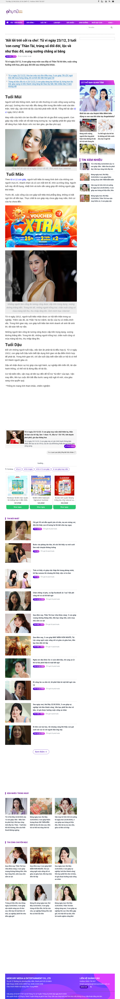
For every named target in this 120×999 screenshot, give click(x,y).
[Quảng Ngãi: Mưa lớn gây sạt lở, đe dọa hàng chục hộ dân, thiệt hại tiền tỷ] (106, 150)
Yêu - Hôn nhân (16, 22)
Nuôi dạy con (97, 22)
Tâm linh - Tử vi (11, 56)
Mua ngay (18, 507)
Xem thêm (71, 446)
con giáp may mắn (61, 469)
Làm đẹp (57, 22)
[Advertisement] (68, 11)
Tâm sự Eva (37, 529)
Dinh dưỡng (83, 22)
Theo (61, 452)
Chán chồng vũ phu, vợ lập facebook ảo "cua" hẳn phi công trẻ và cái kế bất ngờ (53, 594)
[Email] (113, 1)
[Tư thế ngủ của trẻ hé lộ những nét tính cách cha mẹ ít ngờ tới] (106, 125)
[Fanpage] (99, 1)
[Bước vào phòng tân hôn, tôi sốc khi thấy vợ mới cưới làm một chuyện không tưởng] (18, 553)
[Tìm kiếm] (111, 27)
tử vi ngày (29, 469)
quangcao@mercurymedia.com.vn (97, 984)
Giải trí (44, 22)
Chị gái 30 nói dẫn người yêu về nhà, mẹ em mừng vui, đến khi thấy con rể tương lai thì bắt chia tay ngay (54, 523)
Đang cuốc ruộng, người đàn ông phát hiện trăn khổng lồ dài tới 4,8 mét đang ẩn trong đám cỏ (88, 139)
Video (110, 22)
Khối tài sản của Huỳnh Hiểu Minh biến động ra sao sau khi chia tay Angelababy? (97, 115)
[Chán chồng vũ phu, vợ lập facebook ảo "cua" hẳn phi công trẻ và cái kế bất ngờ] (18, 601)
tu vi (19, 469)
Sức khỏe (70, 22)
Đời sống (30, 22)
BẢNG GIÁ (84, 987)
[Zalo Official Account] (102, 1)
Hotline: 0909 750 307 (37, 1)
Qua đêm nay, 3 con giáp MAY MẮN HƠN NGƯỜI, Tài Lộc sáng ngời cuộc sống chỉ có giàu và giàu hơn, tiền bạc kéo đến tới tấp (54, 640)
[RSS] (110, 1)
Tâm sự (36, 551)
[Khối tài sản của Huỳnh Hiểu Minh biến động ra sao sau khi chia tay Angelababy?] (97, 98)
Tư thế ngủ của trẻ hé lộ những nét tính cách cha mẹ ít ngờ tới (106, 136)
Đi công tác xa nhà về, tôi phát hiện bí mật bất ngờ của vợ (54, 683)
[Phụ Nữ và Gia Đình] (14, 12)
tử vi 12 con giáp (18, 179)
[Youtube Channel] (106, 1)
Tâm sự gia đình (39, 599)
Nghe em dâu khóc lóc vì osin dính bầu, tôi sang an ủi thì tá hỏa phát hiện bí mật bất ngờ (54, 661)
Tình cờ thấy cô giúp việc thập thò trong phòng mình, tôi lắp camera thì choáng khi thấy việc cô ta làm (53, 571)
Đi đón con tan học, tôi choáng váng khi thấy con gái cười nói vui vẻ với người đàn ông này (53, 728)
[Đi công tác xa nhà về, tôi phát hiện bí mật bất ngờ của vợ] (18, 690)
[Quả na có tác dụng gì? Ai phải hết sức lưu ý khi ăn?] (88, 150)
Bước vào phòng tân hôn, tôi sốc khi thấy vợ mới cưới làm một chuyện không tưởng (54, 546)
